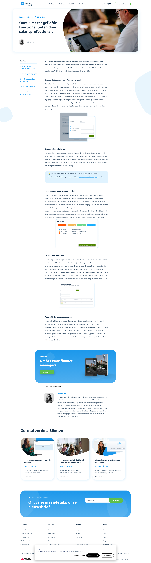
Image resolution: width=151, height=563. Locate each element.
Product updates (53, 544)
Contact (105, 533)
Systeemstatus (108, 544)
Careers (105, 537)
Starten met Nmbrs (26, 541)
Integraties (51, 533)
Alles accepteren (93, 555)
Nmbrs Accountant (26, 533)
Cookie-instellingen (79, 555)
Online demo (24, 544)
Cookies (120, 553)
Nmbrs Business (25, 530)
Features (22, 17)
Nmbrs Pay (95, 321)
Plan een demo (122, 4)
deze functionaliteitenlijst (88, 177)
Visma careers (125, 559)
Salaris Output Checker (27, 87)
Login (104, 4)
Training (78, 541)
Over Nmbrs (107, 530)
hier (87, 106)
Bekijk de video (96, 279)
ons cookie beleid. (78, 551)
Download (46, 372)
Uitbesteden (24, 537)
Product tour (52, 530)
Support (105, 541)
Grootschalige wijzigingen (28, 74)
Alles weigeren (107, 555)
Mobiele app (52, 537)
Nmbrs (27, 553)
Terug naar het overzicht (53, 386)
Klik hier (48, 340)
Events (78, 533)
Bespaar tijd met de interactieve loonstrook (27, 67)
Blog (77, 530)
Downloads (79, 537)
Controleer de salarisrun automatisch (27, 80)
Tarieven (51, 541)
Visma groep (116, 559)
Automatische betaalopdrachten (25, 93)
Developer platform (82, 544)
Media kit (126, 553)
